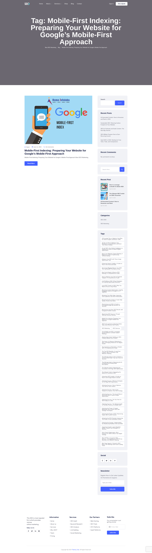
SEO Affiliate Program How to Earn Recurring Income (110, 135)
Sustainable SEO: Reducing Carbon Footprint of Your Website (111, 123)
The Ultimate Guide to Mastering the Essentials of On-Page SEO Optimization (112, 368)
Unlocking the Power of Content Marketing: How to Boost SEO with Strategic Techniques (111, 409)
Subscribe (112, 489)
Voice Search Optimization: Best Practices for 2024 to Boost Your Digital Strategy (112, 433)
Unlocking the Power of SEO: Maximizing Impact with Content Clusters (112, 414)
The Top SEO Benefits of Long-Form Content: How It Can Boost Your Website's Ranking (111, 352)
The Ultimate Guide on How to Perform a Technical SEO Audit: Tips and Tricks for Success (112, 358)
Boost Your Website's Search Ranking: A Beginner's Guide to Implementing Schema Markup (112, 254)
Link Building (74, 530)
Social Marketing (75, 533)
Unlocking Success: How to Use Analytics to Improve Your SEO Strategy (112, 390)
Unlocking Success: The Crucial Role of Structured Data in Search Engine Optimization (112, 395)
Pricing (52, 536)
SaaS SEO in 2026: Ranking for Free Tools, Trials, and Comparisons (111, 140)
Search (103, 99)
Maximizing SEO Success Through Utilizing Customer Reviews (111, 314)
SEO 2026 (103, 219)
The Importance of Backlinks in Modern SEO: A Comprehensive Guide (112, 347)
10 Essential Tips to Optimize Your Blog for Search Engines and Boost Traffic (112, 239)
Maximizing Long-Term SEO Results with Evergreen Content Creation (112, 310)
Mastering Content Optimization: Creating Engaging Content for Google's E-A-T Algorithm (112, 291)
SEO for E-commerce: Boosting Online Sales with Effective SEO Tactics (112, 324)
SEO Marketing (105, 223)
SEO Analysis (74, 527)
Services (53, 527)
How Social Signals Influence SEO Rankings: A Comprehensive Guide (111, 273)
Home (52, 521)
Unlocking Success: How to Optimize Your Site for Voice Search (111, 386)
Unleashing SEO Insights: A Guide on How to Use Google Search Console (111, 377)
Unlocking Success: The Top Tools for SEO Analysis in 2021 (111, 400)
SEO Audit (73, 521)
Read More (31, 163)
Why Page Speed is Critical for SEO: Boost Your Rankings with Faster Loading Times (112, 444)
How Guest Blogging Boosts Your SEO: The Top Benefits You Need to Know (112, 268)
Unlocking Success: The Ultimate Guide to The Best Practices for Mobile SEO (112, 404)
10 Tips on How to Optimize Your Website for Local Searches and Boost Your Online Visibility (111, 244)
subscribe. (113, 532)
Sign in (111, 3)
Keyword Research (76, 524)
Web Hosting (95, 521)
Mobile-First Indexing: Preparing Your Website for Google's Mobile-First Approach (111, 319)
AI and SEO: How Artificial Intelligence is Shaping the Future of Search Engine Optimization (112, 249)
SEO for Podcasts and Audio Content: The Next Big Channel (112, 129)
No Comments (49, 147)
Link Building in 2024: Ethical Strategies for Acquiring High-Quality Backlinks (112, 282)
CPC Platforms (95, 527)
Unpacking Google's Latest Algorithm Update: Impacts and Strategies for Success (111, 428)
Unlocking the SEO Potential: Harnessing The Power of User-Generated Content (112, 419)
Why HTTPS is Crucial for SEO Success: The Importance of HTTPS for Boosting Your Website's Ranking (112, 439)
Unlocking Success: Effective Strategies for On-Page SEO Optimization (112, 381)
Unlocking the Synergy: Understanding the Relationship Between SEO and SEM (112, 423)
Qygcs (28, 147)
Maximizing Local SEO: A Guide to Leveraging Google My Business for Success (111, 305)
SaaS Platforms (96, 530)
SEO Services (116, 328)
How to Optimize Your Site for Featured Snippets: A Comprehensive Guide (112, 277)
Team (52, 533)
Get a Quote (121, 3)
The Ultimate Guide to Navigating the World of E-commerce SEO (111, 372)
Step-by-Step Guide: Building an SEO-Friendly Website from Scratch (111, 337)
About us (53, 524)
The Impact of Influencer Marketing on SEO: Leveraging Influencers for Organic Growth (112, 342)
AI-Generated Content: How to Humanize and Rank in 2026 (112, 118)
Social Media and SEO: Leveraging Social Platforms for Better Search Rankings (111, 332)
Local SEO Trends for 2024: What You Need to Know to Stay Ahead (111, 286)
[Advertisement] (76, 61)
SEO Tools (94, 524)
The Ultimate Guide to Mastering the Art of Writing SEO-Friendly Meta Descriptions (112, 363)
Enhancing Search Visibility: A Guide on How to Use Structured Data (112, 264)
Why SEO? (53, 530)
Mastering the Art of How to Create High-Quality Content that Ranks (112, 300)
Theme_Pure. (75, 549)
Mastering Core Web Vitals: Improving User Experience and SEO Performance (112, 296)
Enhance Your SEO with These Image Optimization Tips (111, 260)
